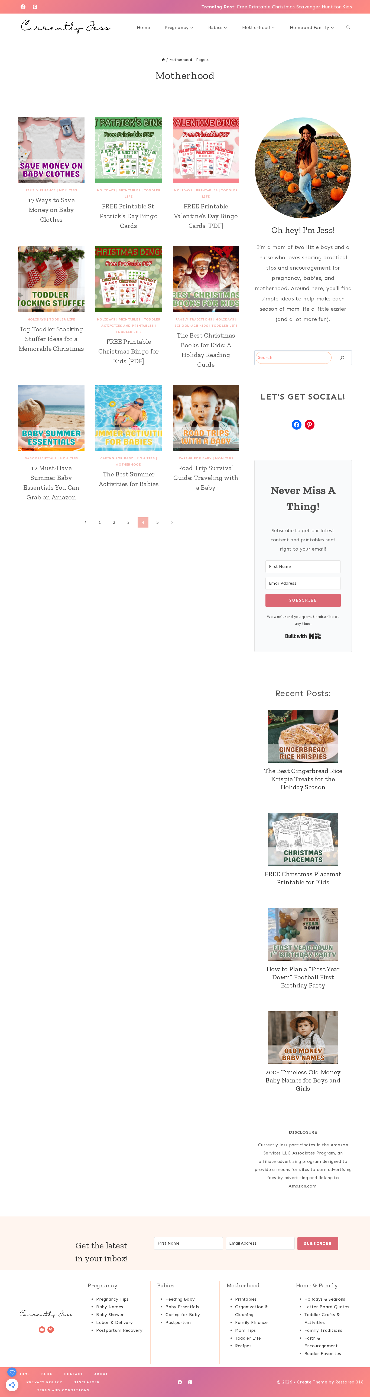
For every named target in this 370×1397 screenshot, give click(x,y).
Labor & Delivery (114, 1322)
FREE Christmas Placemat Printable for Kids (303, 878)
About (101, 1374)
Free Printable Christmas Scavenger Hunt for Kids (294, 6)
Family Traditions (194, 319)
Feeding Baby (180, 1299)
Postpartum (178, 1322)
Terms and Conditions (63, 1390)
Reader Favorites (322, 1353)
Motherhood (128, 464)
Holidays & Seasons (324, 1299)
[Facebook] (23, 7)
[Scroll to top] (357, 1376)
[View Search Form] (348, 27)
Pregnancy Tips (112, 1299)
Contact (73, 1374)
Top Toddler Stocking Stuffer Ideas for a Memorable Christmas (51, 338)
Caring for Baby (116, 458)
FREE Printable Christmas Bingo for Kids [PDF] (128, 351)
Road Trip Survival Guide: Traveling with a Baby (205, 477)
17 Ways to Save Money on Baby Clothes (51, 209)
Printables (129, 190)
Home (143, 27)
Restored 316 (349, 1382)
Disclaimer (87, 1382)
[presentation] (51, 150)
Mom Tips (68, 190)
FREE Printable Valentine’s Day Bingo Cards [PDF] (206, 216)
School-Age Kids (191, 326)
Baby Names (109, 1306)
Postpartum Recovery (119, 1330)
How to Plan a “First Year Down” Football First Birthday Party (303, 977)
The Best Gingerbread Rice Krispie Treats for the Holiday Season (303, 779)
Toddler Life (62, 319)
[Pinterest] (35, 7)
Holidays (106, 190)
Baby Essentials (40, 458)
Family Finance (41, 190)
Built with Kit (303, 636)
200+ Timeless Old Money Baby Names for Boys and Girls (303, 1080)
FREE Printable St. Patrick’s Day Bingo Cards (129, 216)
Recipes (243, 1345)
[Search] (342, 358)
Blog (47, 1374)
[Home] (163, 59)
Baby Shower (110, 1314)
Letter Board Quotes (326, 1306)
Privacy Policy (44, 1382)
